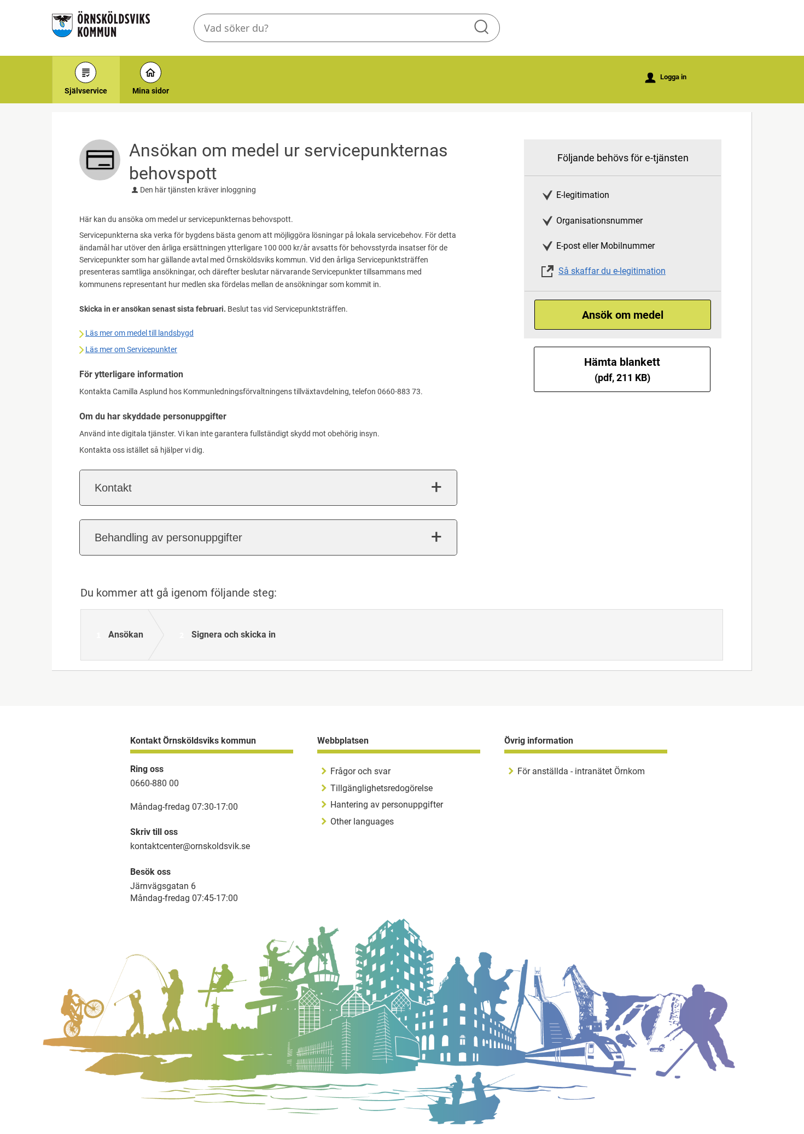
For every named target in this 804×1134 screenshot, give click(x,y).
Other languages (362, 821)
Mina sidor (150, 90)
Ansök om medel (622, 315)
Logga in (665, 78)
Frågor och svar (360, 771)
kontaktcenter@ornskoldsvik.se (190, 846)
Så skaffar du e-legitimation (612, 271)
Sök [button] (482, 28)
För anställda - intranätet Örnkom (581, 771)
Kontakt (113, 488)
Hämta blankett (622, 369)
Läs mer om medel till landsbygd (139, 333)
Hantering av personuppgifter (386, 804)
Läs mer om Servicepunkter (131, 349)
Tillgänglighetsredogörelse (381, 788)
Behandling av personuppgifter (168, 537)
